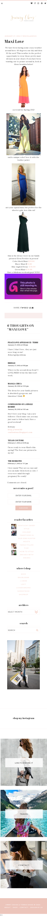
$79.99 (29, 269)
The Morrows (15, 461)
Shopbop (23, 594)
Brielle (11, 363)
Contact (24, 907)
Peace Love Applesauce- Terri (23, 342)
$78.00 (32, 267)
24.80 (29, 264)
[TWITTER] (45, 3)
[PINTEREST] (42, 3)
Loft (23, 584)
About (7, 907)
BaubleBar (23, 577)
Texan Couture (16, 440)
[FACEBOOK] (35, 3)
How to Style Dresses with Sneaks (27, 554)
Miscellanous (30, 36)
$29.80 (31, 261)
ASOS (23, 574)
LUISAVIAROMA (23, 588)
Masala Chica (15, 383)
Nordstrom (23, 591)
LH (41, 907)
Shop (15, 907)
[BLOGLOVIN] (32, 3)
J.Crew (23, 581)
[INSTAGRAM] (38, 3)
